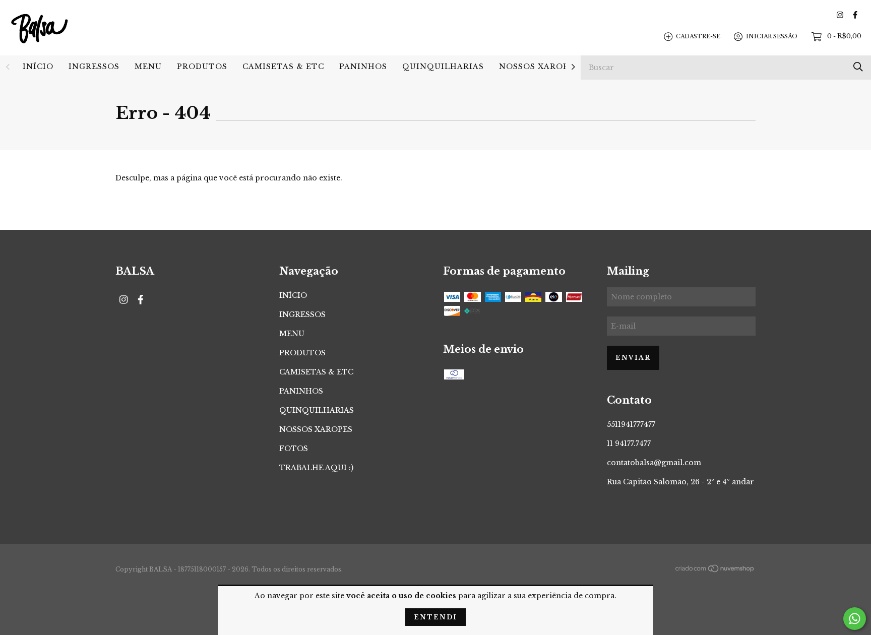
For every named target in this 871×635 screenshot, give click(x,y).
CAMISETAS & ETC (283, 66)
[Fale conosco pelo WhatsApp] (854, 618)
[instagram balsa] (840, 15)
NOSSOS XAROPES (539, 66)
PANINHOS (363, 66)
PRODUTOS (202, 66)
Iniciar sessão (771, 36)
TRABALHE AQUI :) (316, 467)
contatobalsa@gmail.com (654, 462)
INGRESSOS (94, 66)
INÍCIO (38, 66)
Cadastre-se (698, 36)
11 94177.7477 (629, 443)
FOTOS (293, 448)
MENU (148, 66)
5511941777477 (631, 424)
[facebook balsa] (855, 15)
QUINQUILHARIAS (443, 66)
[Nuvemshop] (715, 570)
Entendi (435, 617)
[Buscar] (858, 67)
